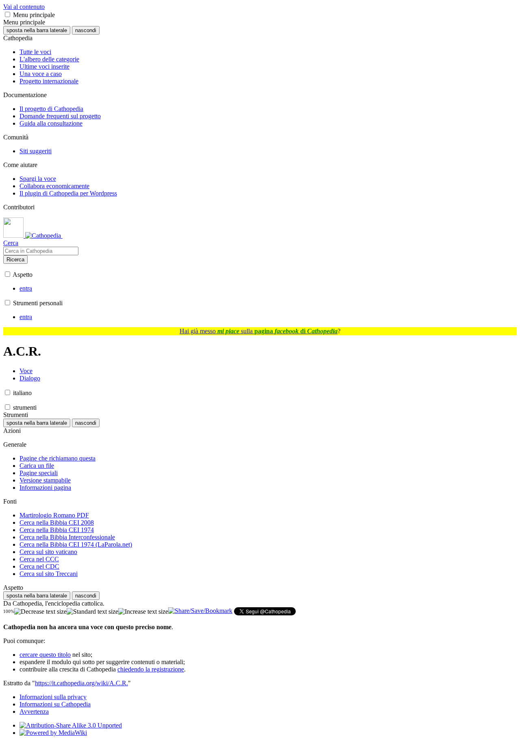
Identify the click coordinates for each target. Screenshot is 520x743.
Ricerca (15, 259)
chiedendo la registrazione (150, 669)
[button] (7, 14)
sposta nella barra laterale (36, 30)
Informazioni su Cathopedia (55, 704)
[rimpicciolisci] (40, 611)
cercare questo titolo (45, 654)
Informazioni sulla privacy (53, 696)
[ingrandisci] (143, 611)
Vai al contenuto (24, 6)
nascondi (85, 30)
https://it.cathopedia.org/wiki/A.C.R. (81, 683)
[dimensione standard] (92, 611)
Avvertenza (34, 711)
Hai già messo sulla (259, 331)
